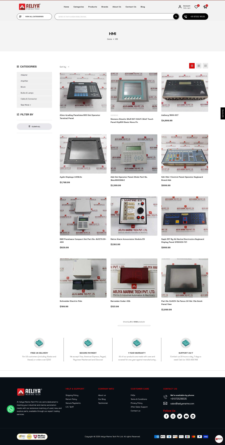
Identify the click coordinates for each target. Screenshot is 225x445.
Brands (104, 7)
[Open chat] (219, 439)
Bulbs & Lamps (27, 93)
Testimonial (103, 403)
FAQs (133, 395)
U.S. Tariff (70, 407)
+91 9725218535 (178, 398)
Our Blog (102, 399)
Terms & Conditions (139, 399)
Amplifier (24, 81)
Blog (143, 7)
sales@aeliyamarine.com (182, 403)
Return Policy (71, 399)
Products (92, 7)
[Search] (176, 16)
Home (66, 7)
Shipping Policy (72, 395)
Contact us (131, 7)
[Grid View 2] (198, 66)
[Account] (180, 7)
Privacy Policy (136, 403)
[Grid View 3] (192, 66)
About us (117, 7)
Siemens (114, 115)
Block (23, 87)
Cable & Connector (29, 99)
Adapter (24, 75)
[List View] (205, 66)
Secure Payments (73, 403)
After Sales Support (139, 407)
